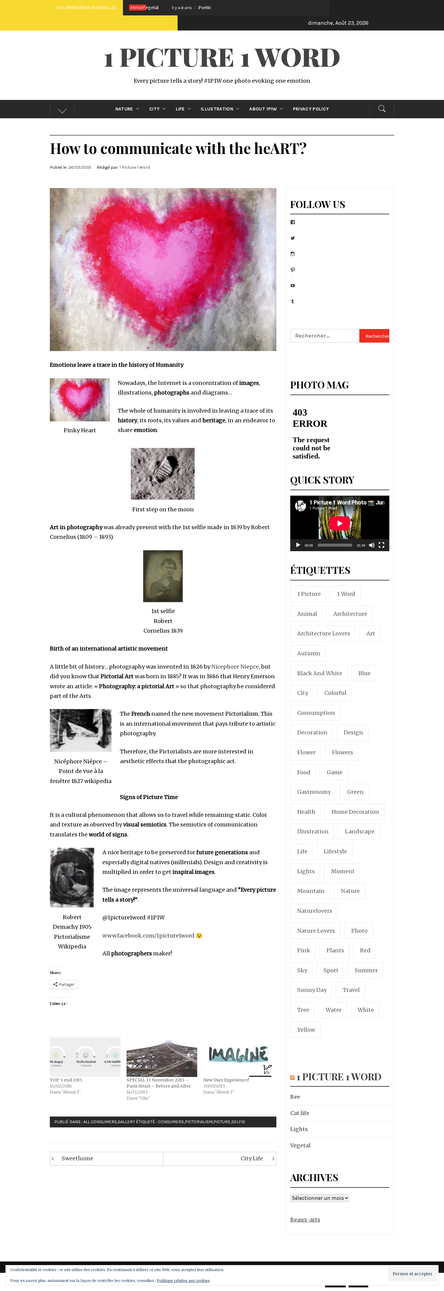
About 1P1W (263, 109)
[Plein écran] (381, 549)
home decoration (355, 811)
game (335, 772)
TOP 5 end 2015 (66, 1080)
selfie (238, 1121)
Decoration (312, 732)
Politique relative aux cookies (183, 1280)
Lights (299, 1129)
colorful (335, 692)
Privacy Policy (311, 109)
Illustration (217, 109)
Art (370, 633)
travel (351, 989)
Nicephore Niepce (235, 666)
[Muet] (372, 549)
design (353, 732)
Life (180, 109)
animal (307, 613)
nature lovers (316, 930)
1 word (346, 593)
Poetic (152, 7)
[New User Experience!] (238, 1057)
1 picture (309, 593)
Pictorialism (241, 713)
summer (366, 970)
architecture (350, 613)
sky (302, 970)
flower (306, 752)
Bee (295, 1096)
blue (365, 673)
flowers (342, 752)
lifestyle (335, 851)
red (365, 950)
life (302, 851)
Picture (222, 1121)
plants (335, 950)
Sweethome (77, 1158)
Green (355, 791)
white (366, 1009)
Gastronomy (314, 791)
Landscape (360, 831)
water (334, 1009)
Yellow (306, 1029)
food (303, 772)
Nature (124, 109)
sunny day (312, 989)
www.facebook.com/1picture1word (148, 935)
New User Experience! (226, 1080)
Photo (359, 930)
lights (306, 871)
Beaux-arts (305, 1219)
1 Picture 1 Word (222, 56)
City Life (252, 1158)
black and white (319, 673)
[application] (339, 523)
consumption (316, 712)
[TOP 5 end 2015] (85, 1057)
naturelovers (314, 910)
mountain (311, 890)
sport (331, 970)
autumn (308, 653)
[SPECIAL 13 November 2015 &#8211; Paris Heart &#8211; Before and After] (162, 1057)
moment (343, 871)
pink (303, 950)
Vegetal (300, 1145)
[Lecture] (298, 549)
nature (350, 890)
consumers (171, 1121)
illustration (313, 831)
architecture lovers (323, 633)
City (154, 109)
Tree (303, 1009)
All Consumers (100, 1121)
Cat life (299, 1113)
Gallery (126, 1121)
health (306, 811)
